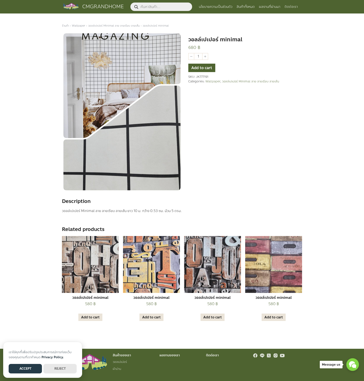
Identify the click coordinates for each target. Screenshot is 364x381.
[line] (262, 355)
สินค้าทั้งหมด (246, 6)
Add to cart (201, 68)
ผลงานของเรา (169, 355)
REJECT (60, 368)
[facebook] (255, 355)
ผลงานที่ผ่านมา (269, 6)
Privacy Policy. (52, 357)
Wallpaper (78, 26)
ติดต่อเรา (291, 6)
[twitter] (268, 355)
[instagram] (275, 355)
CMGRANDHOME (103, 7)
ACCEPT (25, 368)
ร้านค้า (65, 26)
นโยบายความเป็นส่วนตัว (215, 6)
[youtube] (282, 355)
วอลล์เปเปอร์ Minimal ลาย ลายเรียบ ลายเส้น (114, 26)
